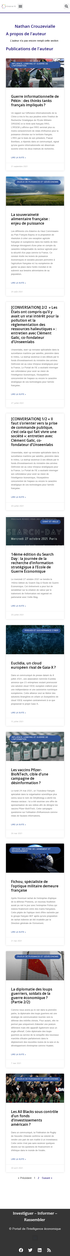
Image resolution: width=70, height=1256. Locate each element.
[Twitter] (30, 1250)
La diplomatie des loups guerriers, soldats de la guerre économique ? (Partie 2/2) (31, 995)
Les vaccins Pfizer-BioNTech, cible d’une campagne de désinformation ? (29, 776)
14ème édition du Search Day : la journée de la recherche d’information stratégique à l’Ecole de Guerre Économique (32, 563)
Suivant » (47, 1178)
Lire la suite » (18, 157)
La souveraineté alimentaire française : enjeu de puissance (30, 218)
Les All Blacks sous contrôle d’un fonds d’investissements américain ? (34, 1118)
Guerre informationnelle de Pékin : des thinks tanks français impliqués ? (35, 100)
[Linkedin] (40, 1250)
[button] (20, 6)
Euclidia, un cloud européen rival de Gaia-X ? (33, 665)
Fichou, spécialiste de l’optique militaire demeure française (34, 885)
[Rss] (49, 1250)
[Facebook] (21, 1250)
